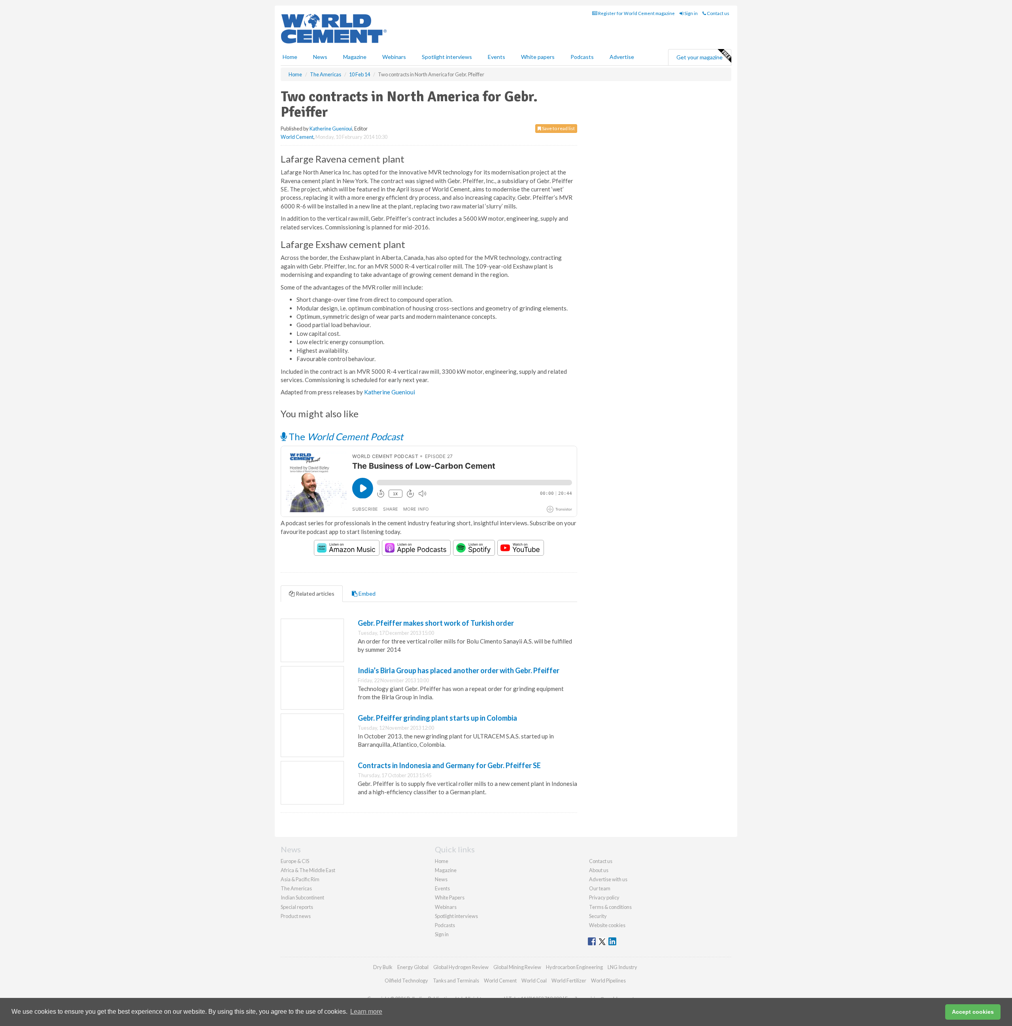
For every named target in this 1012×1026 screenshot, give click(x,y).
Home (290, 56)
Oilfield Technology (406, 980)
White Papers (449, 897)
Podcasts (582, 56)
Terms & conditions (610, 907)
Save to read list (558, 128)
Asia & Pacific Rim (300, 879)
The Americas (296, 888)
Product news (296, 916)
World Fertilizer (568, 980)
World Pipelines (608, 980)
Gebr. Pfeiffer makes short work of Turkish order (436, 623)
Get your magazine (699, 57)
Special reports (297, 907)
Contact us (717, 13)
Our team (599, 888)
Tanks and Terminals (456, 980)
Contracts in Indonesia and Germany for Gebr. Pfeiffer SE (449, 765)
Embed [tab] (366, 593)
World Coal (534, 980)
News (441, 879)
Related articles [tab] (314, 593)
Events (496, 56)
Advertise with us (608, 879)
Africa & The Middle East (308, 870)
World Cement (297, 137)
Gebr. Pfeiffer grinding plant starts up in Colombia (437, 718)
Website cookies (607, 925)
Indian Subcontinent (302, 897)
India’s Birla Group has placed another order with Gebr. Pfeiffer (458, 670)
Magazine (354, 56)
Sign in (690, 13)
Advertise (622, 56)
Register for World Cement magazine (636, 13)
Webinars (394, 56)
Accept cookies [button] (973, 1012)
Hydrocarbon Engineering (574, 967)
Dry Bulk (383, 967)
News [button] (320, 56)
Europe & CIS (295, 861)
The (345, 436)
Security (598, 916)
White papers (538, 56)
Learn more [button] (366, 1011)
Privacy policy (604, 897)
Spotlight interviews (447, 56)
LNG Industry (622, 967)
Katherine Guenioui (331, 128)
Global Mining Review (517, 967)
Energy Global (413, 967)
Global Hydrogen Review (461, 967)
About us (598, 870)
